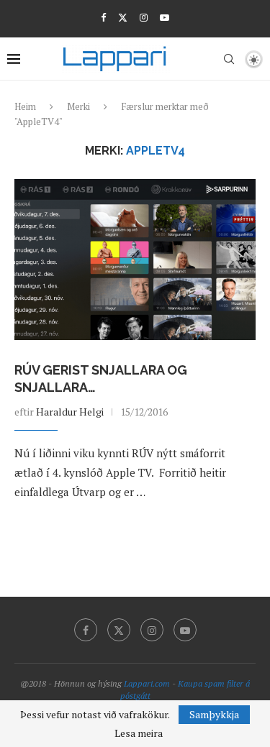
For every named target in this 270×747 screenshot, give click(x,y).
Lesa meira (138, 733)
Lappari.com (147, 683)
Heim (25, 106)
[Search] (229, 59)
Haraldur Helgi (70, 411)
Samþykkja (214, 714)
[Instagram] (144, 17)
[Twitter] (122, 17)
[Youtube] (164, 17)
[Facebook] (103, 17)
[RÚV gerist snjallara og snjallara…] (135, 259)
